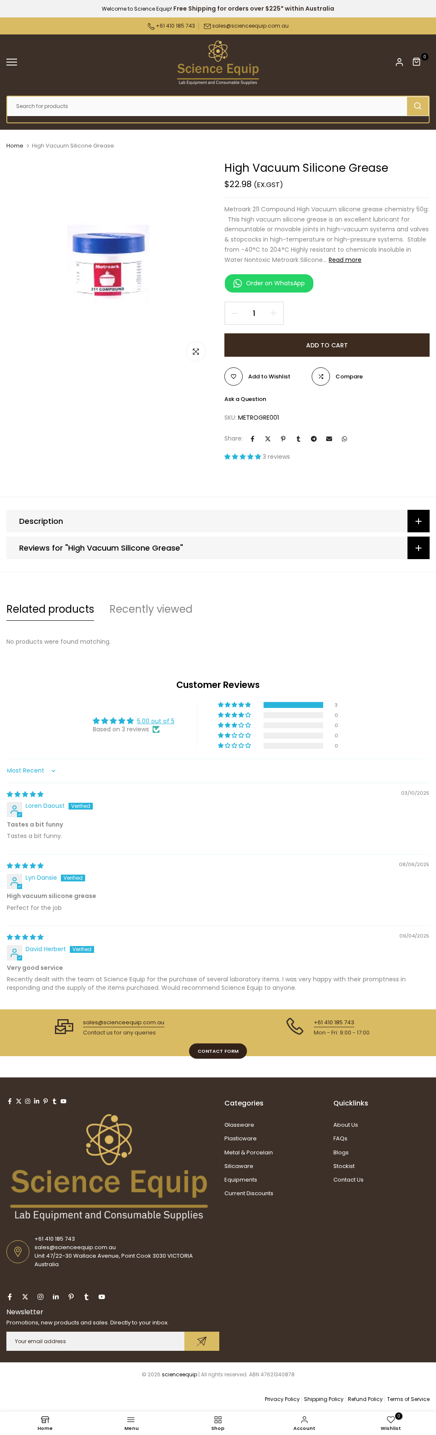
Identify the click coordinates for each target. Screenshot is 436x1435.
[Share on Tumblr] (298, 438)
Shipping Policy (324, 1399)
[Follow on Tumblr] (54, 1101)
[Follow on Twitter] (18, 1101)
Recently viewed (150, 609)
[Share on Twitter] (267, 438)
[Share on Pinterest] (283, 438)
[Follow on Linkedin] (36, 1101)
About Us (345, 1125)
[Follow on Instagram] (27, 1101)
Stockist (344, 1166)
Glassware (239, 1125)
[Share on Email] (329, 438)
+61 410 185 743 (175, 25)
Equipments (240, 1180)
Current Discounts (248, 1193)
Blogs (341, 1152)
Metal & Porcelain (248, 1152)
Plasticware (240, 1138)
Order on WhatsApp (275, 283)
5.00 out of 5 (156, 721)
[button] (243, 456)
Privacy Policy (282, 1399)
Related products (50, 609)
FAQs (340, 1138)
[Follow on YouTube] (63, 1101)
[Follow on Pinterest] (45, 1101)
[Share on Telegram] (313, 438)
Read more (345, 260)
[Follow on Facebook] (9, 1101)
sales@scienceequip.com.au (250, 25)
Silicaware (238, 1166)
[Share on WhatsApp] (344, 438)
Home (14, 146)
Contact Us (348, 1180)
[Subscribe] (201, 1341)
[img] (25, 794)
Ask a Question (245, 399)
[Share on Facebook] (252, 438)
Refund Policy (365, 1399)
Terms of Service (408, 1399)
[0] (417, 62)
